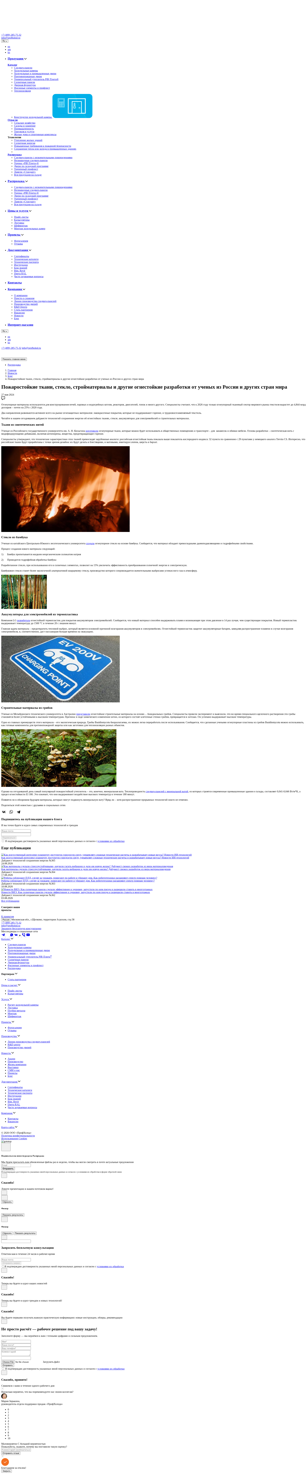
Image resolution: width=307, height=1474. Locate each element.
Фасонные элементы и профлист (32, 88)
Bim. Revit (19, 270)
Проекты (14, 234)
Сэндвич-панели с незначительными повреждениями (43, 157)
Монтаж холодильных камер (29, 228)
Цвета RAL (20, 273)
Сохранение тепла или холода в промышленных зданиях (45, 148)
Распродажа (15, 154)
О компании (21, 295)
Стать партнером (23, 309)
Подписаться (9, 838)
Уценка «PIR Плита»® (26, 163)
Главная (12, 370)
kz (9, 52)
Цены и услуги (18, 210)
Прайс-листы (21, 217)
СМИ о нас (14, 1070)
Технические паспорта (26, 262)
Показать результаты (13, 1215)
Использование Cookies (14, 1138)
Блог (16, 318)
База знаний (20, 267)
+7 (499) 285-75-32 (11, 35)
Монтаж (12, 1013)
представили (83, 714)
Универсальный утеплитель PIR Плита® (36, 79)
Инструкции (21, 265)
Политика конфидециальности (18, 1135)
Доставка (19, 222)
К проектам (7, 916)
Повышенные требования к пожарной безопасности (42, 146)
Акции (11, 1058)
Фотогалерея (21, 241)
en (9, 46)
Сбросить (7, 1202)
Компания (15, 289)
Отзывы (18, 243)
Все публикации (10, 901)
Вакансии (19, 312)
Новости (19, 315)
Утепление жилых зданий (28, 140)
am (9, 49)
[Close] (6, 1147)
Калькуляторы (22, 220)
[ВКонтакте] (3, 811)
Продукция (16, 58)
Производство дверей (26, 304)
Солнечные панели (24, 82)
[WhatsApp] (11, 811)
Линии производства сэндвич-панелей (35, 301)
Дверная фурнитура (25, 85)
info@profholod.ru (10, 37)
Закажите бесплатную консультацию (21, 928)
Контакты (15, 282)
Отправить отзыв (11, 1453)
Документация (18, 250)
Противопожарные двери (28, 76)
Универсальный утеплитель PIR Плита (30, 956)
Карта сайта (8, 1127)
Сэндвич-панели (23, 67)
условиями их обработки (111, 841)
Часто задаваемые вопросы (28, 276)
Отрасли (13, 120)
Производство (9, 1036)
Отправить (8, 1365)
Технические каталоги (26, 259)
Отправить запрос (11, 1263)
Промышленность (24, 128)
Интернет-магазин (20, 324)
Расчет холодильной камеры (23, 1004)
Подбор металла (16, 1010)
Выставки (13, 1067)
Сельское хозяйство (24, 123)
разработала (23, 620)
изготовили (92, 431)
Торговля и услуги (24, 131)
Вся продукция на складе (28, 174)
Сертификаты (21, 256)
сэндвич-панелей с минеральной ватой (167, 791)
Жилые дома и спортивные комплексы (35, 134)
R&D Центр (20, 307)
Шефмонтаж (21, 225)
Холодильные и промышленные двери (35, 73)
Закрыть (7, 1471)
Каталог (12, 64)
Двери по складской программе (31, 166)
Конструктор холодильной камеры (33, 117)
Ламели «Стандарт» (25, 172)
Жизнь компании (17, 1064)
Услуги (5, 999)
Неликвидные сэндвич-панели (31, 160)
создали (90, 543)
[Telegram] (18, 811)
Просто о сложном (24, 298)
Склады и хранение (24, 125)
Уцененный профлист (26, 169)
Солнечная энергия (24, 143)
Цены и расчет (9, 985)
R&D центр (14, 1044)
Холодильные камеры (26, 70)
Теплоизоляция (22, 90)
